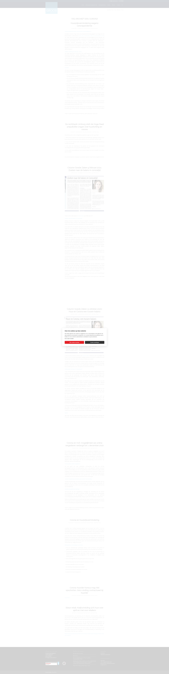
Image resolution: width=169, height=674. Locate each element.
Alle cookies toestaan (74, 342)
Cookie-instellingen (94, 342)
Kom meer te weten (69, 338)
